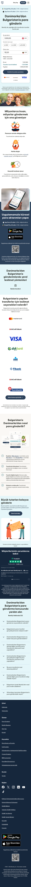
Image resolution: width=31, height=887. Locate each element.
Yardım (4, 776)
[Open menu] (28, 2)
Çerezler (4, 828)
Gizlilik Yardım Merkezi (8, 817)
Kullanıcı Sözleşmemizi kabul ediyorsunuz (13, 798)
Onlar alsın (6, 49)
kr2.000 (13, 45)
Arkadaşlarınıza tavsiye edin (9, 765)
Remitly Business (6, 725)
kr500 (6, 45)
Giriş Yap (15, 2)
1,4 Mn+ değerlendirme (16, 9)
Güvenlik (4, 820)
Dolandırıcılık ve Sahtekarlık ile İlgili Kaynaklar (14, 750)
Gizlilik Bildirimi (6, 806)
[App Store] (15, 237)
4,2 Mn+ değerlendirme (16, 12)
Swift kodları (5, 747)
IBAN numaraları (6, 758)
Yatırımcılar (5, 711)
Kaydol (23, 2)
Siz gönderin (6, 35)
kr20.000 (22, 45)
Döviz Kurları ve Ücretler (8, 743)
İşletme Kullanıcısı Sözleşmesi (9, 802)
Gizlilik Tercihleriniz (7, 813)
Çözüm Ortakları (6, 754)
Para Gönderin (6, 721)
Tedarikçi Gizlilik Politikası (8, 809)
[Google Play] (15, 231)
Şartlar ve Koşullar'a (21, 89)
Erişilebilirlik (5, 824)
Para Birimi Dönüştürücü (8, 761)
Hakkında (4, 707)
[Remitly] (2, 2)
